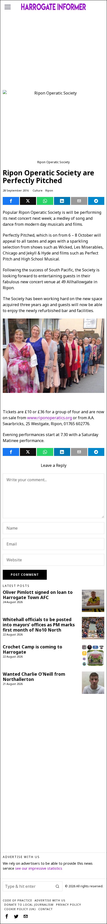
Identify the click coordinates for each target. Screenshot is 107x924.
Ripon (49, 190)
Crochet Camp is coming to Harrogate (32, 649)
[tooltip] (11, 201)
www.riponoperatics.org (49, 417)
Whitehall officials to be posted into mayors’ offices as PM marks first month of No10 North (39, 625)
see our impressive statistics (38, 868)
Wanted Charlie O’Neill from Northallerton (34, 676)
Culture (38, 190)
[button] (57, 886)
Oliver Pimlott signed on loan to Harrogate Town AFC (38, 595)
